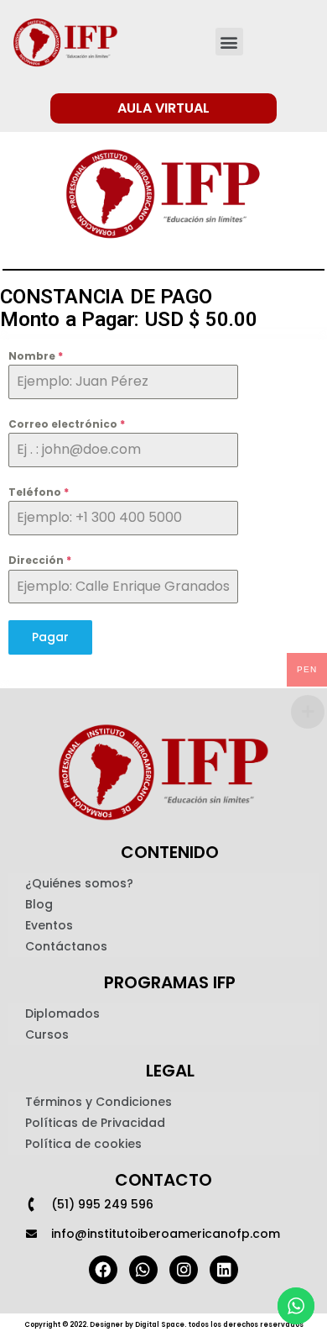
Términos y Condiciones (98, 1101)
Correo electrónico (66, 424)
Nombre (35, 356)
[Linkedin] (224, 1269)
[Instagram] (183, 1269)
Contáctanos (66, 946)
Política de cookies (83, 1143)
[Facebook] (103, 1269)
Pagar (50, 637)
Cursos (47, 1034)
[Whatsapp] (143, 1269)
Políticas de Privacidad (95, 1122)
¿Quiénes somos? (79, 883)
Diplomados (62, 1013)
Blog (39, 904)
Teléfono (38, 492)
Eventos (49, 925)
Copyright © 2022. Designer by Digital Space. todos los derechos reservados (164, 1324)
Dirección (39, 560)
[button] (229, 41)
